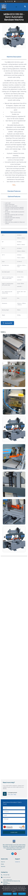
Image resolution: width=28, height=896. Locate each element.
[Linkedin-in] (12, 853)
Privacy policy (22, 893)
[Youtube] (15, 853)
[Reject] (25, 890)
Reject (14, 893)
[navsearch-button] (25, 6)
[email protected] (19, 1)
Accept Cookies (7, 893)
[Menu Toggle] (16, 7)
